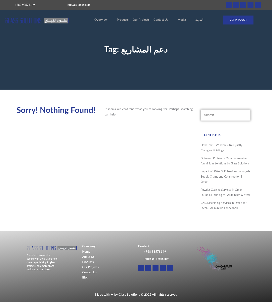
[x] (250, 5)
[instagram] (229, 5)
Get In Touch (238, 20)
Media (182, 19)
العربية (199, 19)
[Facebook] (243, 5)
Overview (101, 19)
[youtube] (258, 5)
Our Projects (141, 19)
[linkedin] (236, 5)
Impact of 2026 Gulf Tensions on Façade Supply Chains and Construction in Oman (225, 176)
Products (123, 19)
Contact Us (161, 19)
